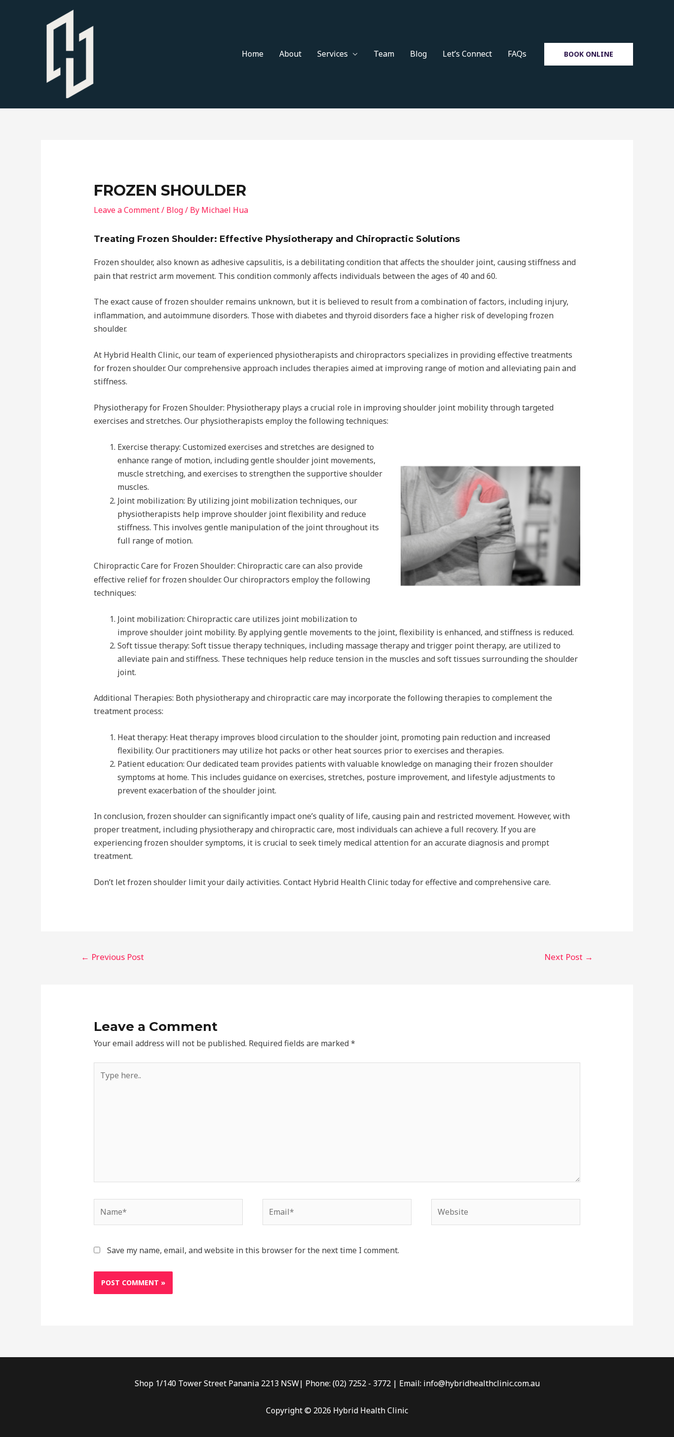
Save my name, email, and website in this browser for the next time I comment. (253, 1250)
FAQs (517, 53)
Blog (418, 53)
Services (332, 53)
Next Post (568, 956)
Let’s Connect (467, 53)
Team (384, 53)
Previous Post (112, 956)
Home (252, 53)
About (290, 53)
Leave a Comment (126, 210)
